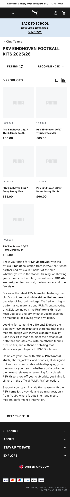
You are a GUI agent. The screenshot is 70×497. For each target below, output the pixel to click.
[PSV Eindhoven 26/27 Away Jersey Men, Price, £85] (18, 172)
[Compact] (56, 80)
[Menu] (6, 13)
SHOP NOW (57, 3)
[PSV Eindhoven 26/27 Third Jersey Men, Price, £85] (51, 113)
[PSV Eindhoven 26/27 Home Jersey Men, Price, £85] (18, 230)
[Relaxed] (63, 80)
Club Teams (14, 41)
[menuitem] (54, 490)
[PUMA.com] (35, 13)
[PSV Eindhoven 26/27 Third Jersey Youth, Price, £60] (18, 113)
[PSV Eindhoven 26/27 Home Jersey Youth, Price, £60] (51, 172)
